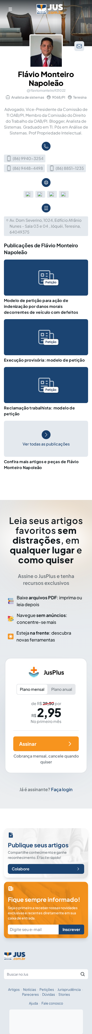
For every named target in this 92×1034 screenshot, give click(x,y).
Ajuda (33, 1003)
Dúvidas (48, 994)
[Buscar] (82, 974)
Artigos (14, 989)
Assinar (27, 744)
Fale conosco (52, 1003)
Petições (46, 989)
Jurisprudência (69, 989)
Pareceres (30, 994)
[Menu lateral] (10, 9)
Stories (64, 994)
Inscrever (71, 929)
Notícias (29, 989)
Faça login (62, 789)
